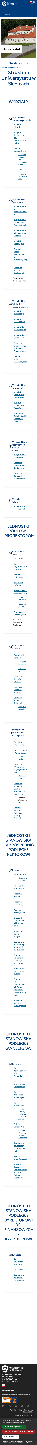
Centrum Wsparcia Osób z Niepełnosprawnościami (20, 788)
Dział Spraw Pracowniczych (20, 887)
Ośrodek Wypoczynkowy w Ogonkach (22, 1134)
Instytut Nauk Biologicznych (20, 328)
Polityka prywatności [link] (13, 1442)
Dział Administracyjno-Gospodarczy (20, 1072)
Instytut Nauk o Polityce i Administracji (20, 222)
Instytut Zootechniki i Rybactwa (19, 405)
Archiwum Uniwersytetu (20, 613)
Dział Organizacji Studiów (19, 655)
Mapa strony (28, 1412)
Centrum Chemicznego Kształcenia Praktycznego (20, 347)
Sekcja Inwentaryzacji (20, 1157)
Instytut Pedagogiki (19, 242)
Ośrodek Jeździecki (22, 708)
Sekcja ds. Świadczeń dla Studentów (22, 666)
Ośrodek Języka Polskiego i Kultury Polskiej (18, 812)
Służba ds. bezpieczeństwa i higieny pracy (20, 922)
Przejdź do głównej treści (11, 67)
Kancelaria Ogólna (22, 879)
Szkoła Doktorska (18, 575)
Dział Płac (18, 1269)
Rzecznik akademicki (19, 895)
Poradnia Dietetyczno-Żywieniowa (19, 465)
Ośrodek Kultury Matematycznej (20, 360)
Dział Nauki (19, 558)
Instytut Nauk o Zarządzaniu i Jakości (20, 233)
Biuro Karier (20, 758)
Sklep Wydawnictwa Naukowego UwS (22, 602)
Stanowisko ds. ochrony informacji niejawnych (19, 946)
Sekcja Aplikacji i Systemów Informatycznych (22, 1114)
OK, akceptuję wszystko (14, 1427)
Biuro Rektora (20, 874)
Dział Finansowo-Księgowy (19, 1261)
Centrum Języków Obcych (18, 679)
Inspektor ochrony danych (18, 934)
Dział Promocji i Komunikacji (20, 751)
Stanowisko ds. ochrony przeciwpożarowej (20, 1147)
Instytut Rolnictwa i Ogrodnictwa (20, 394)
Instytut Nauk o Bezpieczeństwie (20, 210)
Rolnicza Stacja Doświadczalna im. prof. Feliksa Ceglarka (20, 1171)
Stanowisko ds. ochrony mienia (19, 971)
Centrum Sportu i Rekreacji (18, 700)
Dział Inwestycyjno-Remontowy (20, 1084)
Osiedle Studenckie (19, 1125)
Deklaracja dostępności (24, 1415)
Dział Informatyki (19, 1104)
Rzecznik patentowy (18, 903)
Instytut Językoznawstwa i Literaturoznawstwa (20, 137)
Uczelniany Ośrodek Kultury (18, 690)
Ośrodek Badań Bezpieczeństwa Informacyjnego (20, 255)
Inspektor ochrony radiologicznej (20, 1003)
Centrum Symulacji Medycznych (19, 476)
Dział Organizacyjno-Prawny (20, 566)
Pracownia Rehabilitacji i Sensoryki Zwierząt (20, 417)
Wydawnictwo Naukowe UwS (20, 591)
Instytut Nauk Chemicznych (20, 336)
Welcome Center (22, 777)
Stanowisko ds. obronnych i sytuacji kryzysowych (20, 959)
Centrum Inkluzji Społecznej (19, 270)
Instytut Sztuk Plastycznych (20, 507)
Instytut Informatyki (19, 312)
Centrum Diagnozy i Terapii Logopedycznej (22, 160)
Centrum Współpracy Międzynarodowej (20, 768)
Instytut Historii (17, 125)
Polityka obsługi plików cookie (21, 1410)
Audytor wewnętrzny (19, 911)
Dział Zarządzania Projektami (19, 742)
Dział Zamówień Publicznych (19, 1095)
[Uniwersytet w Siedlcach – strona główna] (29, 1442)
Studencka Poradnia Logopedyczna (22, 174)
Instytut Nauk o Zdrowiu (20, 455)
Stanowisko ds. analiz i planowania (19, 1277)
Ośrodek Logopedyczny (20, 149)
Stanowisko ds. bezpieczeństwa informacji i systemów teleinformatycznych (20, 987)
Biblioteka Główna (18, 583)
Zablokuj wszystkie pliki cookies (18, 1432)
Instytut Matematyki (19, 320)
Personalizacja (11, 1437)
